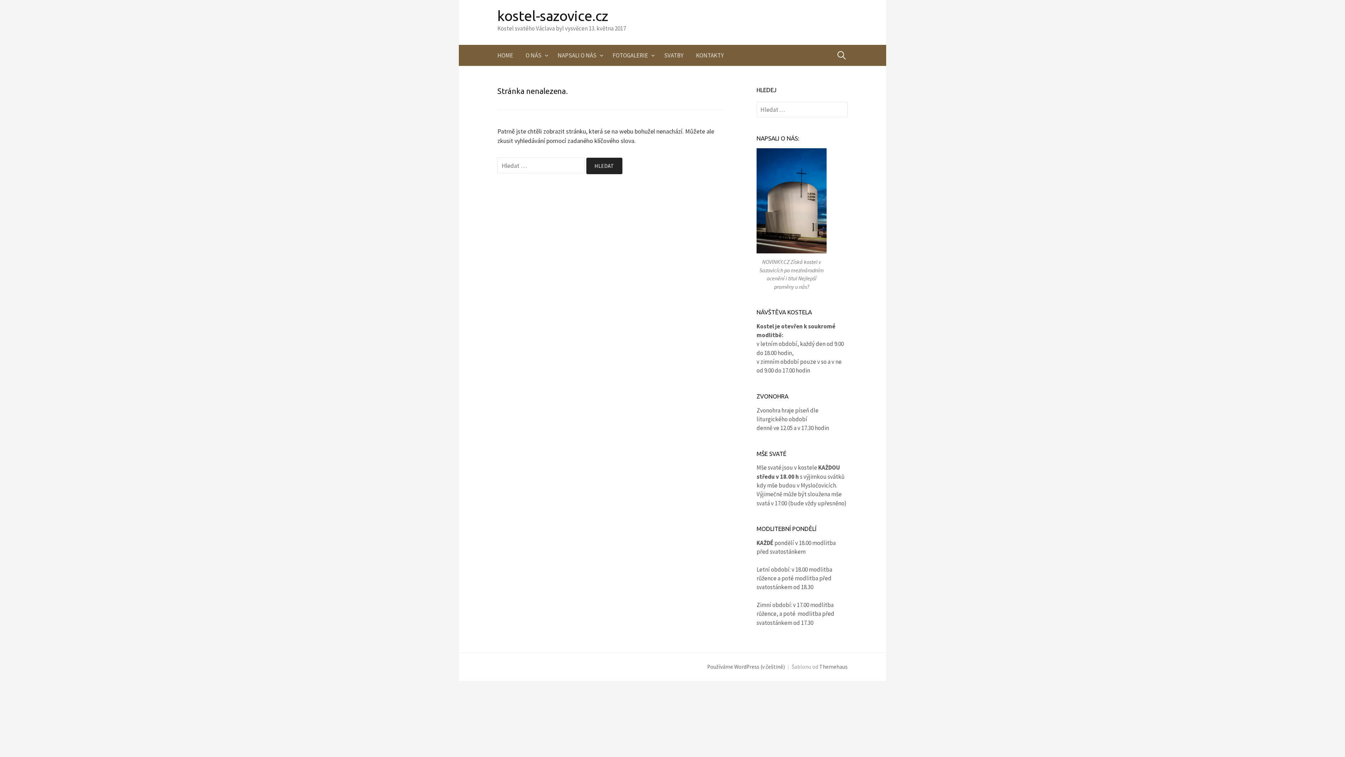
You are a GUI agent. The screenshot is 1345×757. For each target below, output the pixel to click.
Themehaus (833, 666)
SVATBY (673, 55)
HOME (505, 55)
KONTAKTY (710, 55)
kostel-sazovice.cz (552, 16)
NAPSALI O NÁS (577, 55)
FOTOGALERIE (630, 55)
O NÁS (534, 55)
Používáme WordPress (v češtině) (746, 666)
